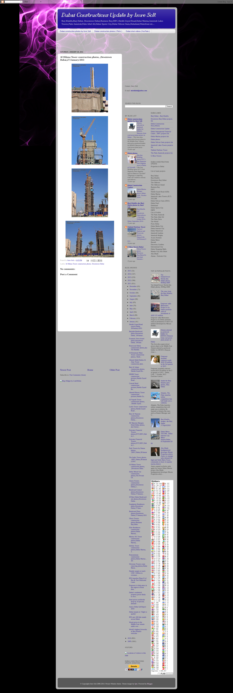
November (133, 289)
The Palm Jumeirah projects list (162, 153)
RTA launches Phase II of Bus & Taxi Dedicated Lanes (137, 580)
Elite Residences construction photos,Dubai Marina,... (134, 530)
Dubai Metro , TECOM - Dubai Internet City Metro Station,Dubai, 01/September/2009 (161, 437)
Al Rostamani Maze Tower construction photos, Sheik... (136, 355)
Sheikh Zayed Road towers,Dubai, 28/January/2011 (136, 326)
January (132, 322)
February (133, 318)
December (133, 286)
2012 (130, 280)
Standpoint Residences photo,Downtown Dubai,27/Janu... (136, 506)
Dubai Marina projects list (160, 136)
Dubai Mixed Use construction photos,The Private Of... (136, 475)
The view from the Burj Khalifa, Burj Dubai (166, 293)
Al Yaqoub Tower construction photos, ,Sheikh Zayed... (137, 401)
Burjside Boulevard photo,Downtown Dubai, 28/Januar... (136, 333)
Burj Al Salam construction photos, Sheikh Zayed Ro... (137, 369)
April (132, 312)
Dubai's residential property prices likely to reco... (137, 594)
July (131, 302)
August (132, 299)
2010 (130, 638)
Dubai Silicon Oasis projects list (162, 142)
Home (90, 370)
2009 (130, 641)
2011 (130, 283)
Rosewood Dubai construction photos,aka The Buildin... (138, 348)
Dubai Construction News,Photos (157, 125)
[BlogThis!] (94, 260)
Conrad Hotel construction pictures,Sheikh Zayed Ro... (137, 386)
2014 (130, 274)
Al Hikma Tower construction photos (78, 264)
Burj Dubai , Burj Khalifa (160, 116)
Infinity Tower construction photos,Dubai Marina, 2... (137, 549)
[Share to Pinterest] (101, 260)
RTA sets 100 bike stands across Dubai (137, 618)
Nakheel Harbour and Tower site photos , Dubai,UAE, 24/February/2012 (137, 235)
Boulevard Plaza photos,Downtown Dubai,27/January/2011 (138, 513)
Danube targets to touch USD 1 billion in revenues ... (137, 573)
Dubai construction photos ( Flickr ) (108, 31)
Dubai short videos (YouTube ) (138, 31)
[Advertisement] (102, 42)
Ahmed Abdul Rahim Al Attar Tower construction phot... (137, 362)
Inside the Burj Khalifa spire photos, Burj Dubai (166, 384)
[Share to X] (96, 260)
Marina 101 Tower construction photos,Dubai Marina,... (135, 540)
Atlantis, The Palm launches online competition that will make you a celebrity (166, 398)
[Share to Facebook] (99, 260)
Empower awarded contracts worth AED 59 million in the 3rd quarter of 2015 (167, 361)
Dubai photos (132, 153)
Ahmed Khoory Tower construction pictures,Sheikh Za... (137, 394)
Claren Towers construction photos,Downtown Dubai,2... (136, 484)
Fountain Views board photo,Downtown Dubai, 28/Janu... (136, 340)
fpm (136, 684)
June (131, 306)
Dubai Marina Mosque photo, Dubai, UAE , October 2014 (141, 193)
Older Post (115, 370)
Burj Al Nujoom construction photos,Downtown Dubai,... (136, 417)
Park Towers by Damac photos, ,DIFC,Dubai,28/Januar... (138, 451)
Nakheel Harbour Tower (136, 227)
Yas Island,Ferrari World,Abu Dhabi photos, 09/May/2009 (165, 279)
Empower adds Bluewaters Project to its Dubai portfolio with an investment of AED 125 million (161, 309)
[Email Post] (87, 260)
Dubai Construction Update (160, 129)
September (133, 296)
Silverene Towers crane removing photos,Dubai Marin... (138, 566)
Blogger (149, 684)
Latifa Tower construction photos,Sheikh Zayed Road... (138, 409)
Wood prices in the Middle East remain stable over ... (136, 624)
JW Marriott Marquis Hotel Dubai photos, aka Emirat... (137, 425)
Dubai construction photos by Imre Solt (75, 31)
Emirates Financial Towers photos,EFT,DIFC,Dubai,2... (138, 433)
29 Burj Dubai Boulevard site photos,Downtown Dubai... (137, 499)
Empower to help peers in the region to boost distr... (138, 587)
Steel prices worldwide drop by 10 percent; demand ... (137, 601)
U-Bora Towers (156, 156)
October (133, 293)
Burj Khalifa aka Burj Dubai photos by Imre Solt (136, 205)
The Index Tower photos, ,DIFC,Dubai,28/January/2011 (138, 459)
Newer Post (65, 370)
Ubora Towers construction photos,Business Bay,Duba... (135, 521)
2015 (130, 271)
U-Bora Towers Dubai (135, 247)
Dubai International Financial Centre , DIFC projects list (161, 132)
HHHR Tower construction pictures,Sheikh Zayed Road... (137, 377)
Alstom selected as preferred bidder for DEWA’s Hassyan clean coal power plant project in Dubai (162, 336)
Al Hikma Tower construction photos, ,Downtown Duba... (137, 466)
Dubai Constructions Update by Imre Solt (108, 15)
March (132, 315)
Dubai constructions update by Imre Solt (135, 120)
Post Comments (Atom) (78, 375)
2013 (130, 277)
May (131, 309)
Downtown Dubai (98, 264)
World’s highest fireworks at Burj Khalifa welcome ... (138, 631)
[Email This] (92, 260)
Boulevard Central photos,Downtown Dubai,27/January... (136, 492)
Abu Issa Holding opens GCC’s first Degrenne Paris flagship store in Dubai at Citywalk (137, 161)
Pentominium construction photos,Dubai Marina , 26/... (137, 558)
